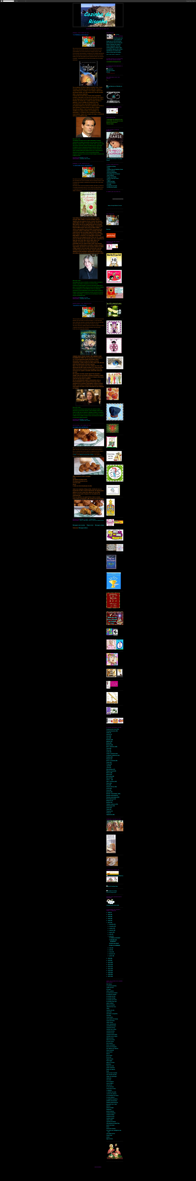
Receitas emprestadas (98, 520)
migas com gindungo (111, 1076)
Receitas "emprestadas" (112, 793)
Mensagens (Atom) (83, 527)
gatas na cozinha (110, 1062)
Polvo (107, 790)
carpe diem (109, 1012)
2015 (109, 960)
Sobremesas (109, 805)
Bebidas (108, 741)
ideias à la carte (110, 1065)
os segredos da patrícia (112, 1099)
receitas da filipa (110, 1114)
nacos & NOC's (109, 1083)
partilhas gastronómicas (112, 1102)
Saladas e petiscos (110, 804)
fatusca (108, 1053)
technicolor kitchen (111, 1128)
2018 (109, 920)
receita (75, 454)
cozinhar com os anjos (111, 1036)
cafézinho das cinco (111, 1006)
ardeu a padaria (110, 991)
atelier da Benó (110, 1003)
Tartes (107, 809)
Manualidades (109, 769)
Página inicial (90, 525)
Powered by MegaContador (111, 892)
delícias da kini (110, 1038)
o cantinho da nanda (111, 1092)
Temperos (108, 811)
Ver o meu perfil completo (113, 54)
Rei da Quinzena (110, 798)
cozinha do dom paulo (111, 1034)
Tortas (107, 812)
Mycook (108, 778)
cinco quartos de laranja (112, 1018)
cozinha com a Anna (111, 1029)
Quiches (108, 791)
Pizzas (108, 788)
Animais (108, 734)
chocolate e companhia (111, 1013)
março (111, 951)
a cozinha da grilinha (111, 985)
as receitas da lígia (110, 998)
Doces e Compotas (110, 760)
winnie (108, 1137)
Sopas (107, 807)
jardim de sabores (110, 1069)
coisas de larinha (110, 1020)
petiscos (108, 1106)
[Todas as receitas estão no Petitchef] (111, 237)
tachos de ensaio (110, 1125)
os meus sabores (110, 1097)
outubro (111, 928)
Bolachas (108, 744)
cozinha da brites (110, 1031)
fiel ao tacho (109, 1055)
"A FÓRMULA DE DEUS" (81, 35)
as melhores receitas (111, 994)
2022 (109, 912)
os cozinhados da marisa (112, 1095)
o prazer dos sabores (111, 1093)
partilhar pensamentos (111, 1100)
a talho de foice (110, 987)
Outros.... (108, 779)
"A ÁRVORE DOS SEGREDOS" (83, 165)
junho (110, 936)
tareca (107, 1126)
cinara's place (109, 1017)
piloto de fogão (110, 1107)
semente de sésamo (111, 1121)
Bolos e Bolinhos (110, 746)
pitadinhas (108, 1109)
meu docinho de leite (111, 1074)
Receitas (108, 73)
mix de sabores (110, 1081)
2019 (109, 918)
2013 (109, 964)
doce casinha (109, 1043)
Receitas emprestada (111, 795)
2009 (109, 972)
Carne (107, 748)
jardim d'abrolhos (110, 1067)
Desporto (108, 758)
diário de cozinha (110, 1039)
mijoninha (108, 1078)
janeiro (111, 955)
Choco (107, 750)
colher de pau (109, 1022)
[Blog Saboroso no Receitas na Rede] (114, 87)
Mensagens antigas (99, 525)
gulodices (108, 1064)
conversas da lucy (110, 1027)
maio (110, 947)
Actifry (107, 732)
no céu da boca (110, 1086)
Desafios (108, 757)
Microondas (109, 776)
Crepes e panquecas (111, 753)
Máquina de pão (110, 771)
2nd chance (109, 984)
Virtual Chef (109, 1135)
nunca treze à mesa (111, 1088)
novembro (111, 926)
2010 (109, 970)
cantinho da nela (110, 1010)
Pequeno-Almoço (110, 786)
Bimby (107, 743)
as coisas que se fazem (111, 992)
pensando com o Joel (111, 1104)
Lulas (107, 767)
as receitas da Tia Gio (111, 999)
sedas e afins (109, 1119)
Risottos (108, 802)
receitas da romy (110, 1116)
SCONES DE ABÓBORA (80, 427)
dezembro (111, 924)
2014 (109, 962)
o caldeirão (109, 1090)
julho (110, 934)
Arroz (107, 736)
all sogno (108, 989)
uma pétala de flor (110, 1133)
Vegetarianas (109, 814)
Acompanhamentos (111, 731)
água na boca (109, 1138)
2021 (109, 914)
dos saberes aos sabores (112, 1048)
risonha (117, 34)
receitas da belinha (110, 1112)
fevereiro (111, 953)
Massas (108, 774)
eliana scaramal (110, 1050)
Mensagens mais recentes (79, 525)
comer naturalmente (111, 1024)
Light (107, 765)
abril (110, 949)
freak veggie (109, 1060)
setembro (111, 930)
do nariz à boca (110, 1041)
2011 (109, 968)
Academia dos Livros (85, 158)
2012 (109, 966)
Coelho (108, 751)
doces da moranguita (111, 1046)
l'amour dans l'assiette (111, 1072)
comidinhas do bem (111, 1025)
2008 (109, 974)
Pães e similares (84, 520)
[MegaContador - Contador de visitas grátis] (111, 890)
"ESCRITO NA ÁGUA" (80, 305)
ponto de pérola (110, 1111)
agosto (111, 932)
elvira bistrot (109, 1052)
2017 (109, 922)
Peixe (107, 785)
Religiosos (108, 800)
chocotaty (108, 1015)
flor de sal (108, 1057)
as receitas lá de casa (111, 1001)
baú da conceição (110, 1005)
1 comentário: (92, 519)
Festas (107, 762)
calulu (107, 1008)
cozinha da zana (110, 1032)
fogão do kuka (109, 1059)
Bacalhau (108, 739)
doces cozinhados (110, 1045)
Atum (107, 738)
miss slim (108, 1079)
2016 (109, 958)
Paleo (90, 520)
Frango (108, 764)
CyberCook (113, 73)
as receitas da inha (110, 996)
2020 (109, 916)
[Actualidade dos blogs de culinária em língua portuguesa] (114, 875)
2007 (109, 976)
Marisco (108, 772)
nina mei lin (109, 1085)
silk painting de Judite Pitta (112, 1123)
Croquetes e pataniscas (111, 755)
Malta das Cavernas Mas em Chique (86, 454)
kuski (107, 1071)
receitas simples (110, 1118)
